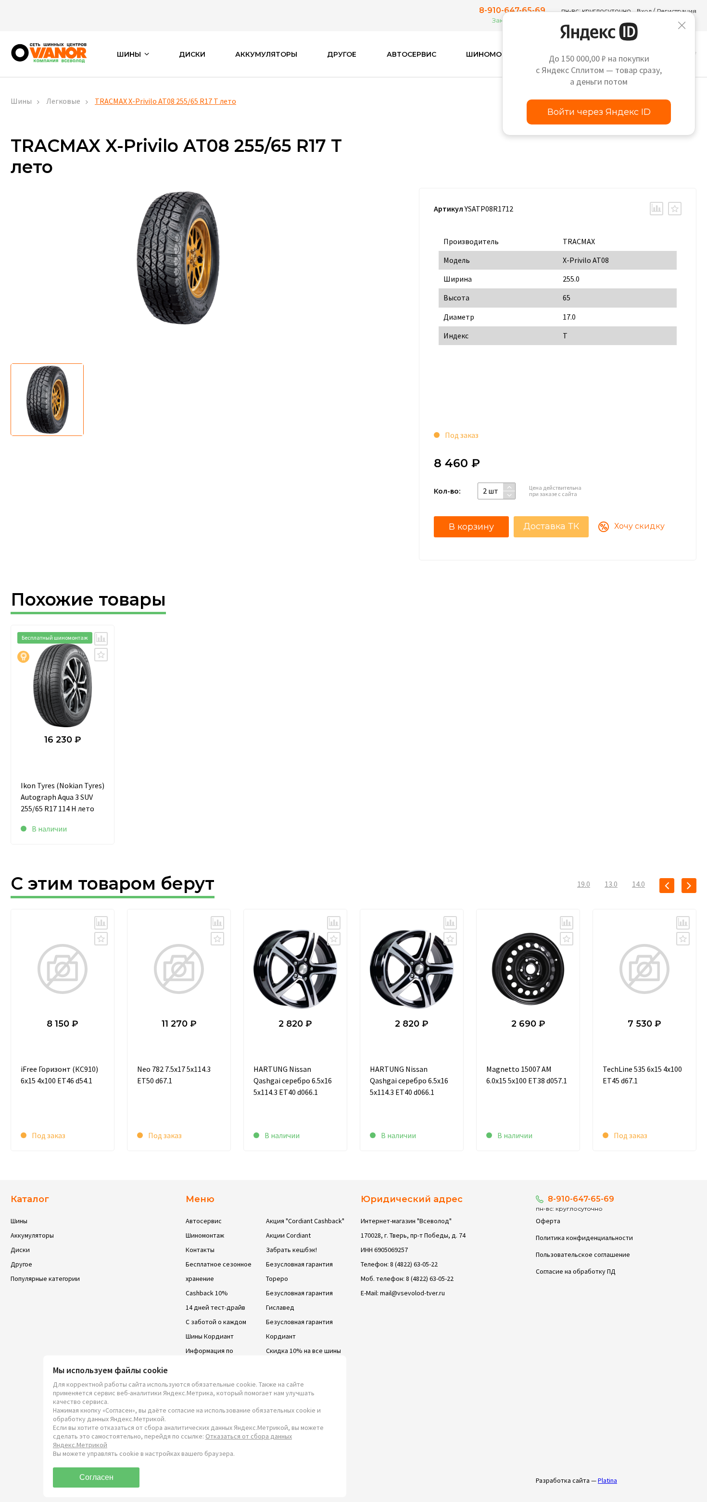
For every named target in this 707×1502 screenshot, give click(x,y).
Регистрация (676, 10)
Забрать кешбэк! (291, 1249)
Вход (644, 10)
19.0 (583, 884)
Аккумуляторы (266, 54)
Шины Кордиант (210, 1336)
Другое (341, 54)
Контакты (200, 1249)
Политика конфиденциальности (584, 1237)
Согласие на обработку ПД (576, 1271)
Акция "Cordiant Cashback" (305, 1220)
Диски (192, 54)
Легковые (63, 101)
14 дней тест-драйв (215, 1307)
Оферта (548, 1220)
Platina (607, 1480)
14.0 (638, 884)
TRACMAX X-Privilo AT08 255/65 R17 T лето (165, 101)
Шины (21, 101)
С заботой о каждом (216, 1321)
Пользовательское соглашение (583, 1254)
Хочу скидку (639, 526)
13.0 (611, 884)
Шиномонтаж (495, 54)
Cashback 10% (207, 1293)
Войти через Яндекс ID (599, 112)
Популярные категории (45, 1278)
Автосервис (411, 54)
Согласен (96, 1477)
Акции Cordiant (288, 1235)
